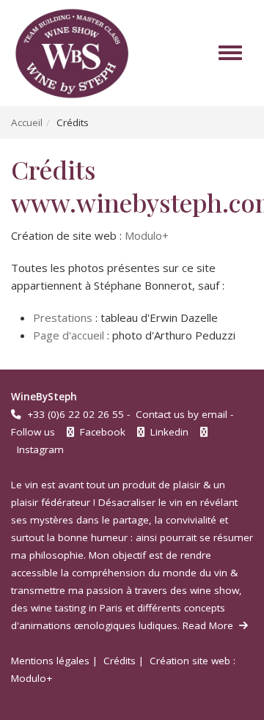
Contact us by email (181, 414)
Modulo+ (147, 235)
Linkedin (167, 431)
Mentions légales (50, 660)
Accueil (27, 122)
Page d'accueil (68, 335)
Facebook (101, 431)
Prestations (62, 317)
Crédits (119, 660)
